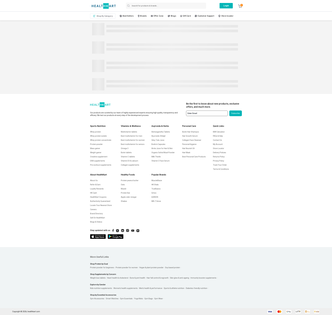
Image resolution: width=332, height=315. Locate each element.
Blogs (173, 16)
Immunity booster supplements (203, 278)
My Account (218, 144)
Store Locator (218, 148)
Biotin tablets (126, 152)
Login (226, 5)
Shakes (124, 201)
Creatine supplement (98, 157)
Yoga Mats (138, 299)
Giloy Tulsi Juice (157, 140)
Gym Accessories (97, 299)
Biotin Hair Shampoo (190, 132)
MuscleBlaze (156, 180)
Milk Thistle (156, 157)
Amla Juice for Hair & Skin (162, 148)
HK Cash (93, 193)
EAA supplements (97, 161)
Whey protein (95, 132)
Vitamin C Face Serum (160, 161)
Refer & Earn (95, 185)
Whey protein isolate (98, 136)
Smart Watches (112, 299)
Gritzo (153, 193)
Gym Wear (158, 299)
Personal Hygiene (189, 144)
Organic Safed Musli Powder (163, 152)
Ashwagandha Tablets (160, 132)
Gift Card (187, 16)
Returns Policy (219, 157)
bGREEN (154, 197)
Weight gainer (95, 152)
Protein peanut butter (130, 180)
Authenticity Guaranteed (100, 201)
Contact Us (217, 140)
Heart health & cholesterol (117, 278)
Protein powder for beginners (102, 267)
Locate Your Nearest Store (101, 205)
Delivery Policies (219, 152)
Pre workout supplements (100, 165)
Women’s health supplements (125, 288)
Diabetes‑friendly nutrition (196, 288)
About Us (94, 180)
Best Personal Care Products (194, 157)
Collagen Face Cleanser (191, 140)
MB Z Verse (156, 201)
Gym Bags (148, 299)
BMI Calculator (219, 132)
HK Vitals (155, 185)
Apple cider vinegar (129, 197)
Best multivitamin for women (133, 140)
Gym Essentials (126, 299)
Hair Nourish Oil (188, 148)
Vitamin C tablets (128, 157)
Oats (123, 185)
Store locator (227, 16)
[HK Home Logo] (103, 6)
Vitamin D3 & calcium (129, 161)
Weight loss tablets (98, 278)
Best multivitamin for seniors (132, 144)
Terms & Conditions (221, 169)
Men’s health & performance (150, 288)
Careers (93, 209)
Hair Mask (186, 152)
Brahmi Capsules (158, 144)
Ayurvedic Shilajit (158, 136)
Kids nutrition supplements (101, 288)
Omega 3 (124, 148)
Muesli (123, 189)
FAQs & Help (218, 136)
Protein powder (96, 144)
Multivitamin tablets (129, 132)
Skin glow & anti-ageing (179, 278)
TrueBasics (156, 189)
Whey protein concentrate (100, 140)
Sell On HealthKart (97, 218)
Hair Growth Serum (190, 136)
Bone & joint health (137, 278)
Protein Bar (125, 193)
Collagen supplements (130, 165)
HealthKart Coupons (98, 197)
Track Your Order (220, 165)
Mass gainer (95, 148)
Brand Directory (96, 214)
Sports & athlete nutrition (174, 288)
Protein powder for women (127, 267)
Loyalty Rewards (97, 189)
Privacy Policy (218, 161)
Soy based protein (172, 267)
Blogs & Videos (96, 222)
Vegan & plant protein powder (151, 267)
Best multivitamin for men (131, 136)
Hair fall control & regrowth (157, 278)
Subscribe (235, 113)
